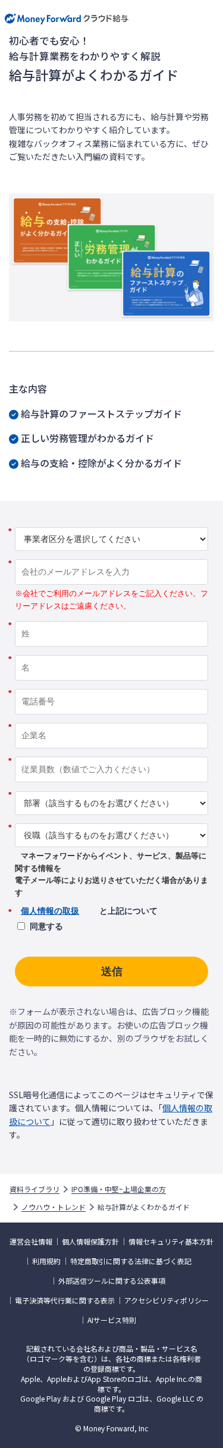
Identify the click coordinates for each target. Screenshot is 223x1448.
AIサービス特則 (111, 1320)
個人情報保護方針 (90, 1241)
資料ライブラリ (34, 1189)
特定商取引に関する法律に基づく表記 (130, 1261)
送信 (112, 971)
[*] (111, 523)
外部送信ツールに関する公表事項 (111, 1281)
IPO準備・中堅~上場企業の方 (118, 1189)
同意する (46, 926)
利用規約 (46, 1261)
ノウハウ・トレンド (53, 1207)
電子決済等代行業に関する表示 (65, 1300)
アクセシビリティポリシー (166, 1300)
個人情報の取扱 (50, 911)
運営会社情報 (31, 1241)
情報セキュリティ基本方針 (170, 1241)
